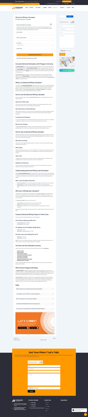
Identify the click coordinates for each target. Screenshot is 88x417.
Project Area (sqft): (19, 32)
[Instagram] (73, 3)
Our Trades (38, 7)
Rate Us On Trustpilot (67, 70)
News (73, 7)
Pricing (49, 7)
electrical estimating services (24, 173)
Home (26, 7)
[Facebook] (71, 3)
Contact (68, 7)
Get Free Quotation (66, 1)
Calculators (55, 7)
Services (31, 7)
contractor (27, 70)
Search (70, 16)
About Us (62, 7)
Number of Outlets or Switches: (21, 37)
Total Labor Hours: (19, 48)
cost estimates (46, 248)
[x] (75, 3)
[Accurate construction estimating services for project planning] (34, 323)
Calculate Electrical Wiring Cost (34, 54)
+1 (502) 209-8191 (59, 1)
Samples (45, 7)
